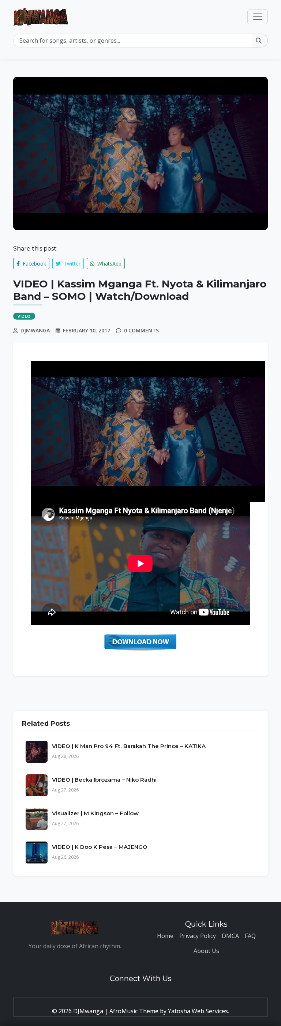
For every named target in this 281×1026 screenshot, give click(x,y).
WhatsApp (108, 263)
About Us (206, 951)
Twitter (71, 263)
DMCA (230, 936)
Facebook (33, 263)
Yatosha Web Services (198, 1011)
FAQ (250, 936)
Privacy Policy (197, 936)
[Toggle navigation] (257, 16)
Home (165, 936)
